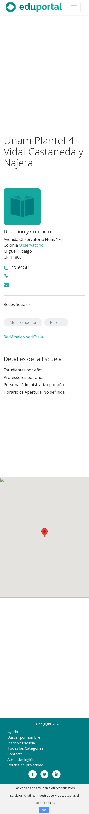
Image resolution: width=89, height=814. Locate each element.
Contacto (15, 753)
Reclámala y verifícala (23, 337)
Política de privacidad (25, 764)
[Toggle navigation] (74, 7)
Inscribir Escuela (21, 742)
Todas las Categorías (25, 748)
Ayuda (12, 731)
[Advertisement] (44, 74)
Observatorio (31, 245)
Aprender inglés (20, 759)
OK (44, 810)
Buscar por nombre (23, 737)
